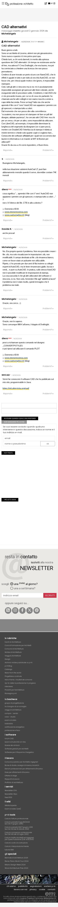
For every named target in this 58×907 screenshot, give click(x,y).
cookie (42, 889)
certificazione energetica (14, 727)
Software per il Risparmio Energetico (19, 752)
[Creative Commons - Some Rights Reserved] (29, 894)
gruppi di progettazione (14, 703)
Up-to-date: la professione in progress (20, 683)
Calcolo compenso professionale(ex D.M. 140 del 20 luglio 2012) (18, 833)
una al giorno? (26, 584)
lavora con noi (20, 889)
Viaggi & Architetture (13, 656)
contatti (51, 889)
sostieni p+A (49, 886)
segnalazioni (36, 886)
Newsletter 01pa (11, 794)
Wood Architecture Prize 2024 (16, 868)
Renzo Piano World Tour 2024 (16, 861)
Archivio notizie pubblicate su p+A (18, 662)
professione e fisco (12, 730)
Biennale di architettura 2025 (16, 858)
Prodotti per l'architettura (14, 690)
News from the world (13, 673)
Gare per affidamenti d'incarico (17, 772)
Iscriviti (50, 595)
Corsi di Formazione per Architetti (18, 645)
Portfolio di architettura (14, 782)
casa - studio (10, 717)
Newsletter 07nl (11, 790)
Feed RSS (8, 797)
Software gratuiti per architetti (16, 749)
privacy (33, 889)
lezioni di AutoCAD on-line (15, 742)
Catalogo (8, 669)
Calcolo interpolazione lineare (17, 846)
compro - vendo (11, 713)
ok (48, 443)
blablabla (9, 723)
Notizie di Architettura (13, 652)
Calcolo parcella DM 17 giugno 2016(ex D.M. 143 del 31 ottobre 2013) (19, 828)
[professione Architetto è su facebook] (22, 610)
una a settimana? (24, 588)
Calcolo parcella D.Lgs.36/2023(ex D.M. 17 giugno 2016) (17, 823)
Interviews (9, 686)
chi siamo (11, 886)
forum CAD (9, 738)
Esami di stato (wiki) (13, 809)
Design (7, 659)
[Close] (1, 906)
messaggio (7, 30)
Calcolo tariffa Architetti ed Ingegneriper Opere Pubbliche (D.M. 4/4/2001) (19, 838)
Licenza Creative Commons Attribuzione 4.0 (38, 898)
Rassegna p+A (11, 693)
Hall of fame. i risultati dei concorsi (18, 679)
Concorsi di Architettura (14, 649)
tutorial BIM (9, 850)
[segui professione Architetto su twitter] (29, 610)
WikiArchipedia (11, 805)
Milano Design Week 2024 (15, 864)
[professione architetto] (21, 4)
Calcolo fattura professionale (16, 818)
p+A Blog (8, 666)
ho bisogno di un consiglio (15, 706)
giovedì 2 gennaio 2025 (33, 30)
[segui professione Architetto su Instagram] (15, 610)
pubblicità (23, 886)
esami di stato (10, 720)
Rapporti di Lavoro (12, 779)
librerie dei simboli (12, 745)
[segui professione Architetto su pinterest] (36, 610)
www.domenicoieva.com (16, 212)
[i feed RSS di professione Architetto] (8, 610)
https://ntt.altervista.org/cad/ (16, 388)
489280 (40, 42)
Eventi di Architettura (13, 642)
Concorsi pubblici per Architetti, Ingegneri (21, 762)
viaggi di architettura (13, 710)
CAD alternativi (10, 45)
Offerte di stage (11, 775)
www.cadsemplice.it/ (14, 215)
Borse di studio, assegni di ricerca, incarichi (22, 765)
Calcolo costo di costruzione (16, 843)
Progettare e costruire (13, 676)
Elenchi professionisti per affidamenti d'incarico (24, 769)
